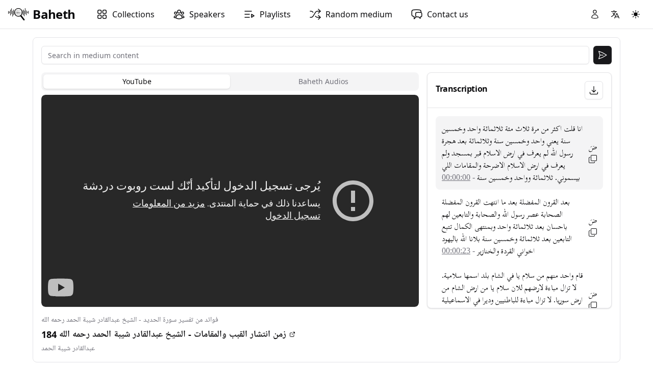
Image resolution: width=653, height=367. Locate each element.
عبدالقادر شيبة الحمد (68, 348)
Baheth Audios (323, 81)
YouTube (137, 81)
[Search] (602, 55)
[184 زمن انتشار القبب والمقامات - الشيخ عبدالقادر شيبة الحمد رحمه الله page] (292, 334)
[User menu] (595, 14)
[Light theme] (635, 14)
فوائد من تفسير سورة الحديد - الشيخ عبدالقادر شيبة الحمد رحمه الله (129, 320)
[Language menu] (615, 14)
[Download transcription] (594, 90)
